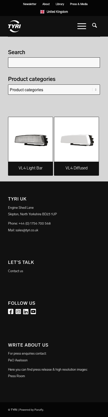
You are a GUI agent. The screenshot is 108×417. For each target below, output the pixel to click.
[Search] (94, 26)
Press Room (16, 376)
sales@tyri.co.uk (27, 230)
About (46, 4)
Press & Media (79, 4)
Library (60, 4)
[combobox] (54, 12)
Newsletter (29, 4)
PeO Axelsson (18, 360)
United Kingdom (57, 12)
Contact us (15, 271)
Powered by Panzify (31, 409)
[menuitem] (30, 4)
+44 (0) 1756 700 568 (35, 223)
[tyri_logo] (44, 26)
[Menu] (81, 26)
